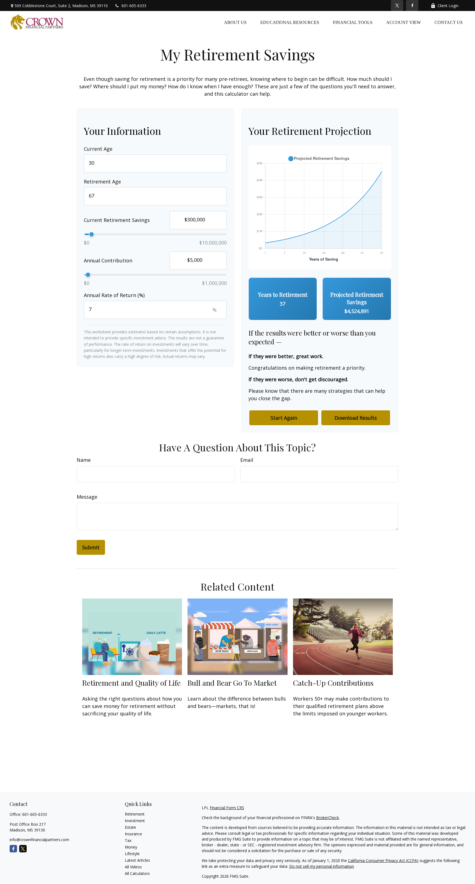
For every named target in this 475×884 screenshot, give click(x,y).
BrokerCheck (327, 817)
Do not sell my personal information (321, 866)
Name (84, 460)
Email (246, 460)
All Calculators (137, 873)
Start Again (283, 417)
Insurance (133, 833)
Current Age (98, 148)
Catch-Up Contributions (333, 683)
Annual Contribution (108, 260)
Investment (135, 820)
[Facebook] (412, 5)
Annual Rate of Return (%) (114, 295)
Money (131, 847)
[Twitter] (397, 5)
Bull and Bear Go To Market (232, 683)
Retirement (135, 814)
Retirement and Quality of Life (131, 683)
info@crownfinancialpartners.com (39, 839)
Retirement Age (102, 181)
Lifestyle (132, 853)
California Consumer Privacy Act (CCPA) (383, 860)
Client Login (448, 5)
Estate (130, 827)
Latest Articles (137, 860)
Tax (128, 840)
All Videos (133, 866)
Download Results (356, 417)
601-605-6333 (133, 5)
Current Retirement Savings (117, 220)
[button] (235, 22)
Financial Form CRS (227, 807)
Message (87, 496)
